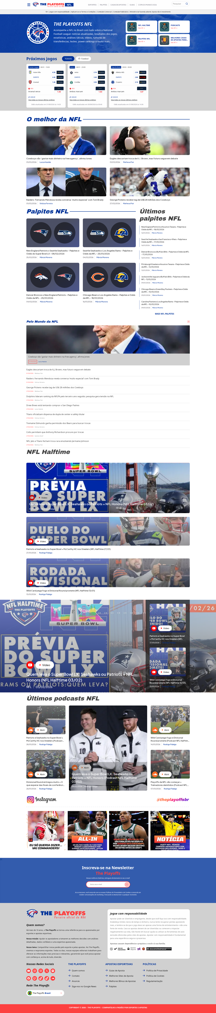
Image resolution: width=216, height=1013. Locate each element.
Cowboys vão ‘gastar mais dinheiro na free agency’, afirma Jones (59, 158)
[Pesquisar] (186, 3)
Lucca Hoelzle (45, 162)
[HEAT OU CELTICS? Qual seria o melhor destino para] (128, 830)
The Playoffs (77, 964)
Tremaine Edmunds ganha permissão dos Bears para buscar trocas (58, 423)
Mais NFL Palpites (164, 314)
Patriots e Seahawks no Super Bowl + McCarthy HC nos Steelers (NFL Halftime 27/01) (68, 549)
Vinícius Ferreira (46, 203)
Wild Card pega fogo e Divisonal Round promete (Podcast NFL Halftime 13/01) (170, 740)
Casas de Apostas (118, 5)
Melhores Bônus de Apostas (122, 981)
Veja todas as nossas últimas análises (41, 100)
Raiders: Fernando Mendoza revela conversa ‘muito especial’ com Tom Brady (65, 199)
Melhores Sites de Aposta (121, 975)
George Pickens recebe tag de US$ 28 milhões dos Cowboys (140, 199)
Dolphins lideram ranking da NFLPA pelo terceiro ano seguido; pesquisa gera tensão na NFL (70, 396)
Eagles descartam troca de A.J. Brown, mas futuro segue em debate (144, 158)
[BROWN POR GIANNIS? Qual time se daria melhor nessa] (87, 830)
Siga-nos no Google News (84, 986)
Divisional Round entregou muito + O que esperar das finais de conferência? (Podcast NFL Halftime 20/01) (45, 785)
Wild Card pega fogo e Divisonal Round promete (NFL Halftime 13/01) (60, 590)
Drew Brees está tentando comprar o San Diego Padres (52, 405)
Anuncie (76, 981)
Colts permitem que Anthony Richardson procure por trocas (55, 432)
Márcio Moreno (46, 257)
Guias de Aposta (117, 970)
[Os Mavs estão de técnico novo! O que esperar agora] (170, 830)
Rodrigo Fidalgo (45, 553)
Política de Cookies (155, 975)
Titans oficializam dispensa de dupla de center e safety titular (55, 414)
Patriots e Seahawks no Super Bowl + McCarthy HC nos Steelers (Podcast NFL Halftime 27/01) (44, 740)
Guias (132, 5)
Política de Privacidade (157, 970)
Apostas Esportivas (119, 964)
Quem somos (78, 970)
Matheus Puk (128, 162)
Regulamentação (154, 981)
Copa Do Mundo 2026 (147, 5)
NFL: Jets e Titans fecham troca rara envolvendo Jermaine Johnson (57, 441)
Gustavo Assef (39, 436)
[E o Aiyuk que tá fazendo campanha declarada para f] (46, 830)
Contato (76, 975)
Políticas (149, 964)
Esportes (92, 5)
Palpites (103, 5)
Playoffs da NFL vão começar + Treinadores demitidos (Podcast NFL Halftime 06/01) (169, 785)
